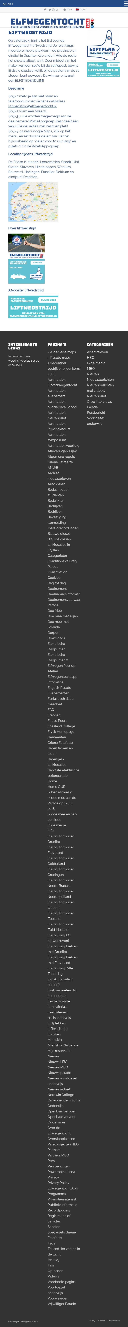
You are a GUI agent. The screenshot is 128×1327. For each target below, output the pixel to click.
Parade (92, 407)
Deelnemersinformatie (65, 594)
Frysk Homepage (61, 732)
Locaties (54, 1034)
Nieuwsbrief (96, 396)
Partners (54, 1150)
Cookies (54, 578)
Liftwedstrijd (58, 1029)
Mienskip (55, 1040)
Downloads (56, 638)
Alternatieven (97, 352)
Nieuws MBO (58, 1067)
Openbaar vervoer (62, 1111)
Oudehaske (56, 1122)
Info (51, 831)
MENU (8, 4)
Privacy (53, 1177)
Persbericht (96, 413)
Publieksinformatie (62, 1205)
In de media (57, 825)
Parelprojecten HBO (63, 1144)
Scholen (54, 1227)
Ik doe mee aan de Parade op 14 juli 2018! (62, 803)
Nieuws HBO (58, 1062)
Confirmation (57, 572)
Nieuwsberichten (100, 380)
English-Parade (59, 688)
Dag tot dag (57, 583)
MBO (91, 369)
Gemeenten (57, 737)
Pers (51, 1161)
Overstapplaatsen (61, 1139)
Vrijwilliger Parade (62, 1304)
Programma (57, 1194)
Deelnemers (57, 589)
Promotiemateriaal (62, 1199)
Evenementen (58, 693)
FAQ (51, 710)
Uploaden (55, 1271)
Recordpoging (59, 1210)
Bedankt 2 (55, 501)
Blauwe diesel (59, 534)
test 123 (53, 1260)
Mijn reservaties (60, 1051)
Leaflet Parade (59, 1001)
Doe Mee (55, 611)
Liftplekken (57, 1023)
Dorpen (53, 633)
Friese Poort (57, 721)
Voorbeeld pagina (62, 1282)
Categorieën (57, 556)
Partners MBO (58, 1155)
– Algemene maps (62, 352)
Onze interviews (99, 402)
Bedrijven (55, 506)
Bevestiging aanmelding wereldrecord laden (63, 522)
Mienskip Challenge (63, 1045)
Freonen (54, 715)
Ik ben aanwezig (60, 792)
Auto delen (56, 484)
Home (52, 781)
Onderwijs (55, 1106)
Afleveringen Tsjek (62, 451)
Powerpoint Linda (61, 1172)
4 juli (51, 374)
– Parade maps (59, 358)
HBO (90, 358)
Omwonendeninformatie (66, 1100)
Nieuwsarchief (59, 1089)
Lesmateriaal (58, 1007)
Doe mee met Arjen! (63, 616)
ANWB (53, 468)
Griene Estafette (60, 743)
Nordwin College (61, 1095)
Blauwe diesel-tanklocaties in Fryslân (59, 544)
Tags (51, 1243)
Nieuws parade (59, 1073)
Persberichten (59, 1166)
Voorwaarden (58, 1298)
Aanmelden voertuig (64, 446)
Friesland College (61, 726)
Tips (51, 1265)
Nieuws (54, 1056)
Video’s (53, 1276)
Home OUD (57, 787)
